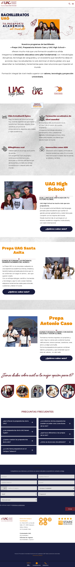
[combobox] (4, 488)
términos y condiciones (18, 505)
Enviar (70, 509)
